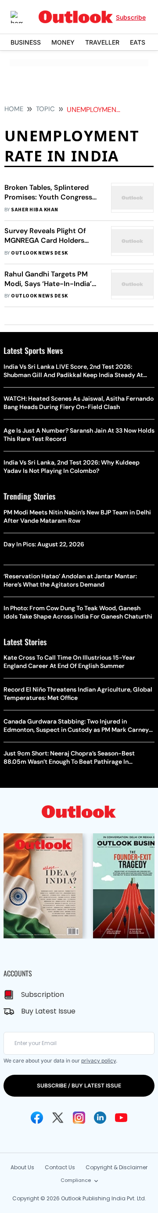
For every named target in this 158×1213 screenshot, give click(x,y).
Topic (45, 109)
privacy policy (98, 1060)
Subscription (42, 994)
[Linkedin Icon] (100, 1118)
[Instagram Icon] (79, 1118)
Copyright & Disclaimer (116, 1167)
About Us (22, 1167)
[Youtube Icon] (121, 1118)
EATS (137, 42)
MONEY (63, 42)
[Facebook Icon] (37, 1118)
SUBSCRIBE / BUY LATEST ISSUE (79, 1085)
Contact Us (60, 1167)
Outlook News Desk (39, 253)
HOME (13, 109)
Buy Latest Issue (48, 1011)
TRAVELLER (102, 42)
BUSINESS (26, 42)
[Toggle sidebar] (23, 17)
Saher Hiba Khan (34, 209)
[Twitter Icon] (58, 1118)
